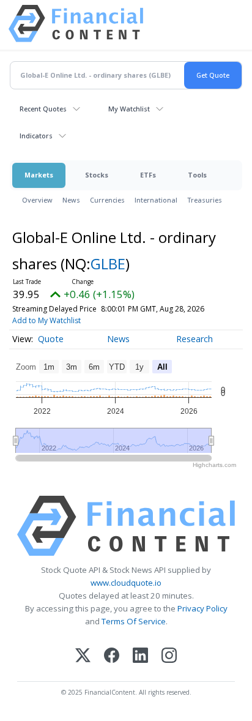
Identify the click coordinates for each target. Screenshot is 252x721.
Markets (38, 174)
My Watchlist (129, 108)
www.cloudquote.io (126, 582)
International (156, 199)
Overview (37, 199)
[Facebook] (111, 656)
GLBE (108, 263)
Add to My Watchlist (46, 320)
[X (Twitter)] (82, 656)
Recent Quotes (43, 108)
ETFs (148, 174)
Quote (51, 339)
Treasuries (204, 199)
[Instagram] (169, 656)
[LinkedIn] (140, 656)
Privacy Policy (202, 608)
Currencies (107, 199)
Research (194, 339)
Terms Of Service (134, 621)
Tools (197, 174)
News (71, 199)
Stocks (96, 174)
